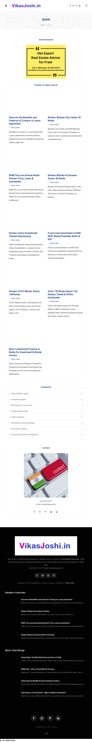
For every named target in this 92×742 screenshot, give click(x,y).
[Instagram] (42, 718)
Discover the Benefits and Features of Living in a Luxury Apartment (24, 120)
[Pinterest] (50, 718)
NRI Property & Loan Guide (21, 405)
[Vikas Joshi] (26, 5)
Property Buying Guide (19, 411)
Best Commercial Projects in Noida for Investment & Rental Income (25, 352)
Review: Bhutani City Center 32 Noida (35, 611)
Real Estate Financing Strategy (23, 423)
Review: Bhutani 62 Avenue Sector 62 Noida (37, 635)
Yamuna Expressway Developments (24, 434)
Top (46, 734)
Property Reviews (17, 417)
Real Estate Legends (19, 429)
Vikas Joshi (15, 127)
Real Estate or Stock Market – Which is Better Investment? (43, 693)
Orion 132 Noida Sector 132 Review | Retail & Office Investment (62, 294)
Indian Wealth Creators (20, 394)
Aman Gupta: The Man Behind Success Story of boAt (41, 657)
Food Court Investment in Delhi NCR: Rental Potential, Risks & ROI (64, 236)
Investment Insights (18, 399)
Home (43, 25)
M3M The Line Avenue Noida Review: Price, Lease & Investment (24, 178)
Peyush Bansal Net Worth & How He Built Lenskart (40, 681)
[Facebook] (34, 718)
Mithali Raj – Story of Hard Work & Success (37, 669)
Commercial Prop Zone (70, 559)
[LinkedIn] (58, 718)
